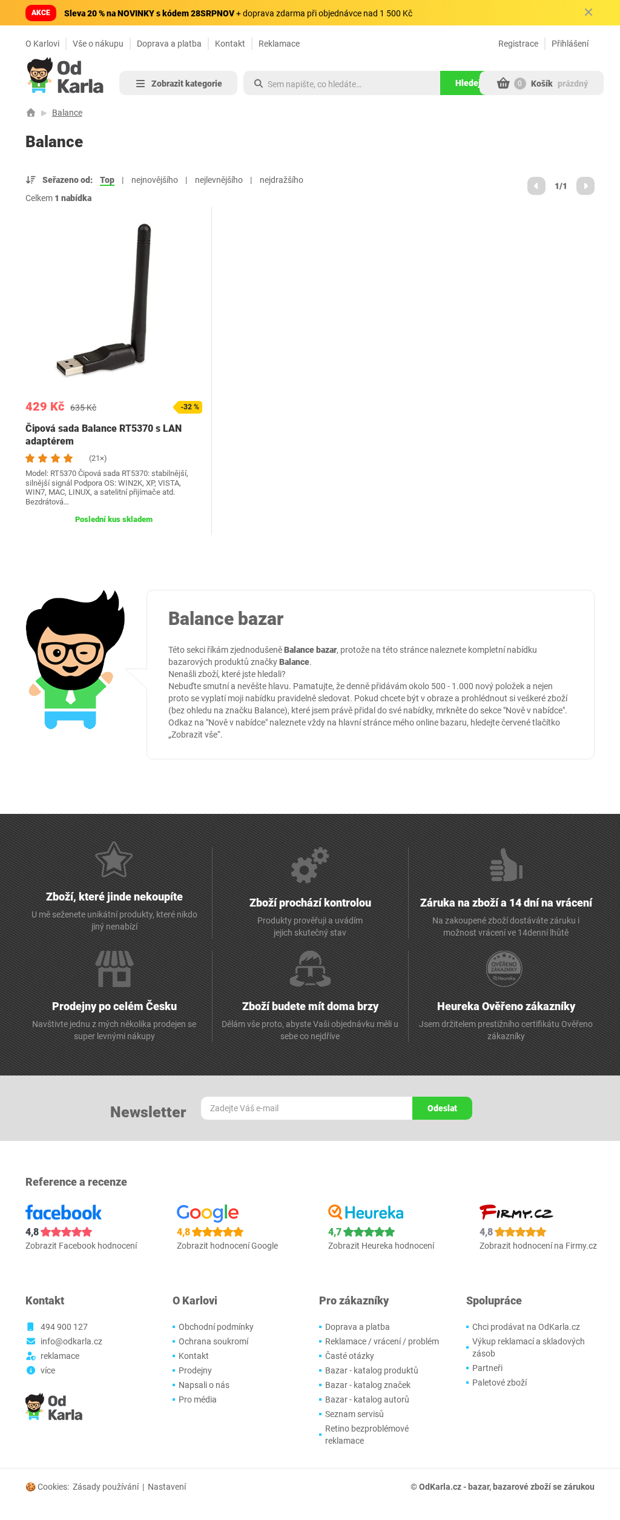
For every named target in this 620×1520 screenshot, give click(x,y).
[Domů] (30, 112)
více (48, 1370)
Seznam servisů (354, 1414)
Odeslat (442, 1108)
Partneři (487, 1368)
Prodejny (195, 1370)
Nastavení (167, 1487)
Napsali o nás (204, 1385)
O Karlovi (42, 43)
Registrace (518, 43)
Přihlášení (570, 43)
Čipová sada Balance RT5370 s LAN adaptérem (103, 435)
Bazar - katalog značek (368, 1385)
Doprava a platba (169, 43)
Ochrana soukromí (213, 1341)
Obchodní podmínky (216, 1327)
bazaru (453, 722)
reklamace (60, 1356)
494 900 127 (64, 1327)
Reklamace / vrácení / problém (382, 1341)
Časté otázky (349, 1356)
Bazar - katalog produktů (371, 1370)
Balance (67, 112)
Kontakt (230, 43)
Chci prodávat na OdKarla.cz (526, 1327)
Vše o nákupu (98, 43)
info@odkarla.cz (71, 1341)
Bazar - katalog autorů (367, 1399)
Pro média (198, 1399)
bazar (478, 1487)
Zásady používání (106, 1487)
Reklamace (279, 43)
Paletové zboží (499, 1382)
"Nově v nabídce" (534, 710)
